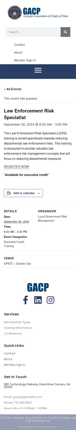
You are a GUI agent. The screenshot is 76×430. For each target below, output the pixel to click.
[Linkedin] (38, 300)
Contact (19, 44)
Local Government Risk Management (52, 218)
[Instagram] (50, 300)
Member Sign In (25, 60)
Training (9, 246)
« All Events (12, 89)
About (18, 52)
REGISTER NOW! (16, 166)
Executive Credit (14, 242)
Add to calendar (24, 193)
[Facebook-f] (25, 300)
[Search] (65, 32)
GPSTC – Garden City (17, 263)
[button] (38, 70)
